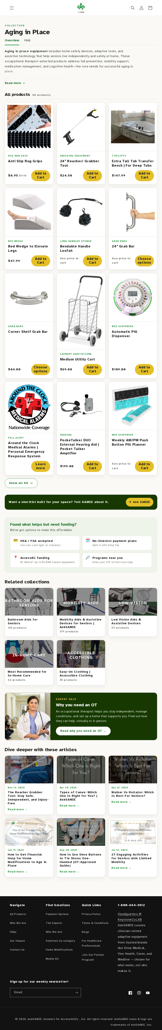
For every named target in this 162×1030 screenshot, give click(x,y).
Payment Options (57, 914)
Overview (12, 40)
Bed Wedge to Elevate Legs (28, 249)
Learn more (41, 466)
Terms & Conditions (95, 923)
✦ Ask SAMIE (139, 502)
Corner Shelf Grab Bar (28, 332)
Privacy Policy (91, 914)
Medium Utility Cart (77, 359)
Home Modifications (59, 949)
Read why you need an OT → (83, 731)
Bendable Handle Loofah (75, 249)
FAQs (13, 932)
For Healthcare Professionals (92, 943)
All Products (18, 914)
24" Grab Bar (123, 246)
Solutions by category (60, 940)
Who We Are (18, 923)
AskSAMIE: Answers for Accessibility (53, 1019)
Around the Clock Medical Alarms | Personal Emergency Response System (26, 449)
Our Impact (17, 940)
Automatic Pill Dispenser (124, 334)
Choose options (144, 261)
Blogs (85, 932)
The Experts (54, 923)
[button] (12, 8)
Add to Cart (40, 175)
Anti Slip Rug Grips (25, 161)
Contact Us (17, 949)
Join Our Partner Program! (93, 957)
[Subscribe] (76, 992)
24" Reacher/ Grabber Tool (79, 163)
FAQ (27, 40)
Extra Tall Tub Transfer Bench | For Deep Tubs (133, 163)
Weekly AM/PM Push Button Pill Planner (130, 442)
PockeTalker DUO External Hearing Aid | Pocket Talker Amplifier (79, 447)
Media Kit (52, 958)
